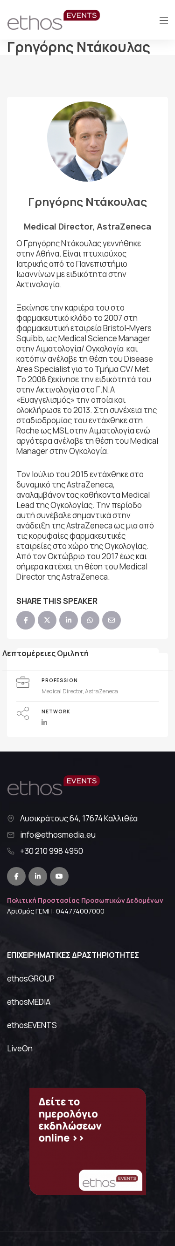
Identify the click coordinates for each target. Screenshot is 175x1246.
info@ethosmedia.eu (58, 835)
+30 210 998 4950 (51, 851)
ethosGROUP (31, 978)
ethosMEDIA (28, 1001)
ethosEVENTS (32, 1025)
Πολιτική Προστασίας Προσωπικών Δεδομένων (85, 900)
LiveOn (20, 1048)
